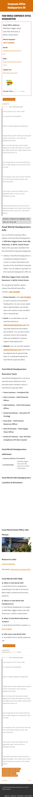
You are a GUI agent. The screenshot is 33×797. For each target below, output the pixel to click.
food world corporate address (11, 769)
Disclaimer (20, 796)
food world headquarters (9, 775)
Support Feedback (8, 564)
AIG (29, 780)
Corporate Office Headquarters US (16, 5)
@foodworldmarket (10, 73)
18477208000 (8, 43)
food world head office (9, 773)
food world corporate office (10, 771)
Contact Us (13, 796)
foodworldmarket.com (12, 350)
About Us (6, 796)
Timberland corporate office (20, 569)
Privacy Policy (28, 796)
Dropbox (5, 780)
